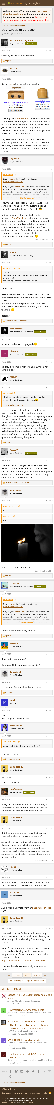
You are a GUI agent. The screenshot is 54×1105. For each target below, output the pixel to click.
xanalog (10, 1001)
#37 (51, 828)
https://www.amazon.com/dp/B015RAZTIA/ (23, 960)
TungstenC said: (10, 741)
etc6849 (10, 1031)
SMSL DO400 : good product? (23, 1040)
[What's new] (45, 3)
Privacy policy (35, 1093)
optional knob (21, 118)
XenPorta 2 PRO (8, 1102)
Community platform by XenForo (25, 1098)
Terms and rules (20, 1093)
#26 (51, 362)
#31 (51, 654)
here (42, 16)
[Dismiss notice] (50, 10)
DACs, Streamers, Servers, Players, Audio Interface (27, 1044)
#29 (51, 501)
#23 (51, 169)
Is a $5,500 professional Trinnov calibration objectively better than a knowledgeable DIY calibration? (27, 1025)
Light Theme (9, 1089)
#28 (51, 460)
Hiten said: (7, 516)
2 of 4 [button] (27, 975)
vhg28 (9, 1060)
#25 (51, 339)
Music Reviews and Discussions (27, 1001)
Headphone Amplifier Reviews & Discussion (33, 1012)
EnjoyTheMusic (19, 218)
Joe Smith (11, 1012)
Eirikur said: (8, 174)
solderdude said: (10, 506)
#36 (51, 799)
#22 (51, 79)
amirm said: (8, 393)
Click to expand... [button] (27, 198)
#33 (51, 711)
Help (45, 1093)
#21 (51, 51)
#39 (51, 903)
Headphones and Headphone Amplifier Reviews (33, 1060)
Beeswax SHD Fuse (41, 907)
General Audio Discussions (26, 1031)
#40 (51, 928)
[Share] (46, 51)
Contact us (6, 1093)
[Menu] (4, 3)
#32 (51, 682)
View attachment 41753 (13, 181)
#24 (51, 263)
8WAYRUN (32, 1102)
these (11, 83)
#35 (51, 777)
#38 (51, 877)
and (16, 321)
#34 (51, 736)
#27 (51, 387)
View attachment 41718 (13, 405)
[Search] (50, 3)
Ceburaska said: (10, 268)
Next (35, 975)
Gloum (10, 1043)
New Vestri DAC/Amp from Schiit (25, 1009)
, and (19, 482)
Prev (18, 975)
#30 (51, 594)
